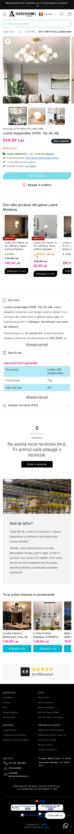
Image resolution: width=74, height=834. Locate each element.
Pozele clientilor (10, 712)
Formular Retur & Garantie (50, 717)
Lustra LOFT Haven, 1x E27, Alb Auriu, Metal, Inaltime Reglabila (45, 246)
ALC (46, 825)
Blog (5, 707)
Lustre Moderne (31, 31)
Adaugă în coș (17, 648)
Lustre (21, 31)
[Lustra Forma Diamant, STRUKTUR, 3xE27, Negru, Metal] (47, 616)
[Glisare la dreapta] (70, 117)
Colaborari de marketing (14, 735)
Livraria (46, 827)
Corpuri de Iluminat (10, 31)
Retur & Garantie (45, 702)
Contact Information (47, 750)
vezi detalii (30, 166)
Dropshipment (9, 730)
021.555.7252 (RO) (17, 763)
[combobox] (37, 23)
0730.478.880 (15, 768)
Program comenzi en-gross (16, 740)
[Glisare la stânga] (4, 117)
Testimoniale (9, 717)
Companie (8, 697)
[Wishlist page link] (61, 14)
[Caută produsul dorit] (68, 23)
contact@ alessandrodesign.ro (18, 774)
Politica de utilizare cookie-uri (52, 735)
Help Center (43, 697)
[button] (4, 14)
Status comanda (46, 707)
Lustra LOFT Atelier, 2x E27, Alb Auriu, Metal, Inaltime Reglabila (16, 246)
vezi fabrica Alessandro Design (42, 158)
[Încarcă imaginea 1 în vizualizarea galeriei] (17, 116)
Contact (6, 702)
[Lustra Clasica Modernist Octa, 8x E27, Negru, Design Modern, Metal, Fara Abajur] (17, 616)
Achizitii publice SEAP (48, 712)
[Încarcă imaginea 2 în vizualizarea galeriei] (37, 116)
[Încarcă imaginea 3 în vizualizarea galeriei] (56, 116)
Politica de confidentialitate (51, 730)
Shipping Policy (45, 745)
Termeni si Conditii (47, 740)
